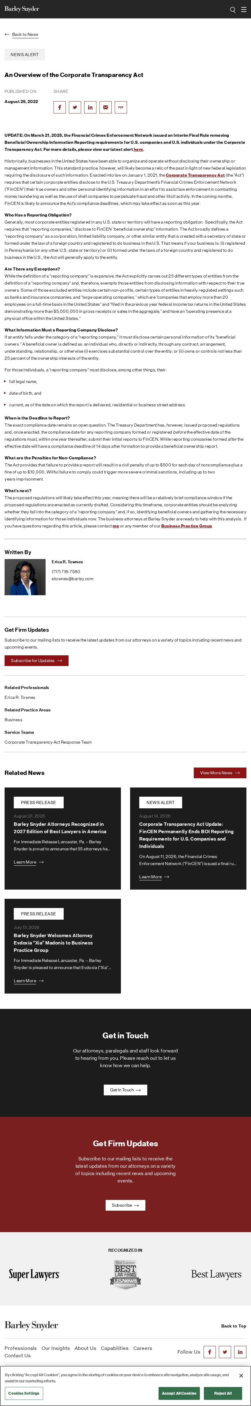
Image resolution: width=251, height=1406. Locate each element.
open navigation (244, 9)
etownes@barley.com (72, 578)
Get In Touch (122, 1089)
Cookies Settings (23, 1393)
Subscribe (122, 1205)
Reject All (222, 1393)
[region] (125, 1386)
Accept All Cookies (179, 1393)
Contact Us (18, 1355)
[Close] (241, 1375)
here (138, 149)
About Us (85, 1348)
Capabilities (115, 1348)
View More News (217, 772)
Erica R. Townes (67, 562)
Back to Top (233, 1326)
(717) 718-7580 (66, 571)
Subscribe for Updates (33, 660)
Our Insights (56, 1348)
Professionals (21, 1348)
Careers (142, 1348)
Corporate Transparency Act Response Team (48, 742)
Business (13, 719)
